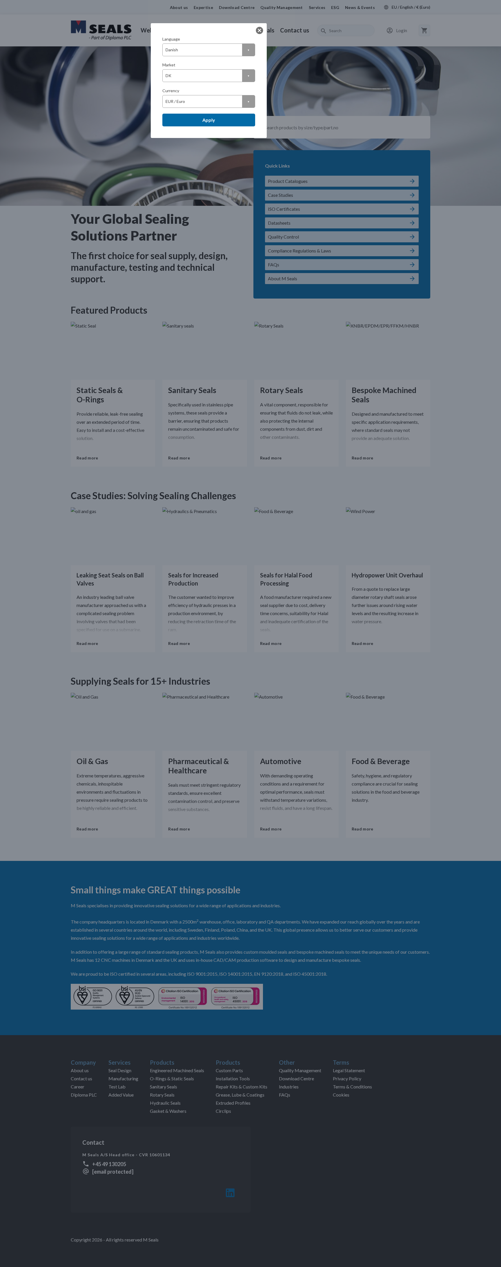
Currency (170, 90)
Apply (208, 120)
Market (168, 64)
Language (171, 39)
